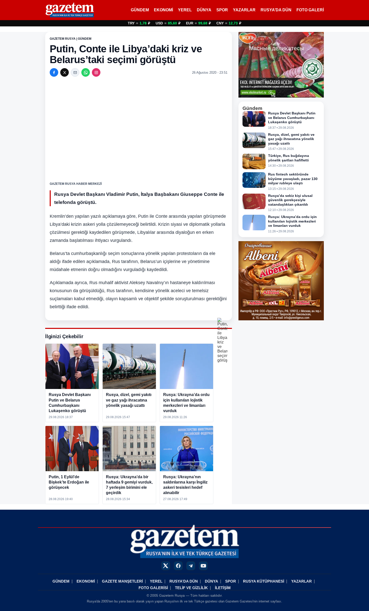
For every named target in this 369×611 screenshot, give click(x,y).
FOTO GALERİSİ (153, 588)
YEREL (185, 10)
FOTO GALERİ (310, 10)
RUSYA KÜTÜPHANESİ (263, 581)
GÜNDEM (140, 10)
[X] (64, 72)
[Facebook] (54, 72)
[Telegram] (190, 565)
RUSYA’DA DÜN (276, 10)
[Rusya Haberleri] (69, 10)
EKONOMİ (163, 10)
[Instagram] (96, 72)
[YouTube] (203, 565)
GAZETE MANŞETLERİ (122, 581)
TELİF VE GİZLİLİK (191, 588)
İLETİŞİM (223, 588)
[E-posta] (75, 72)
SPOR (222, 10)
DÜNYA (204, 10)
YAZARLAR (244, 10)
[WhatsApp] (85, 72)
